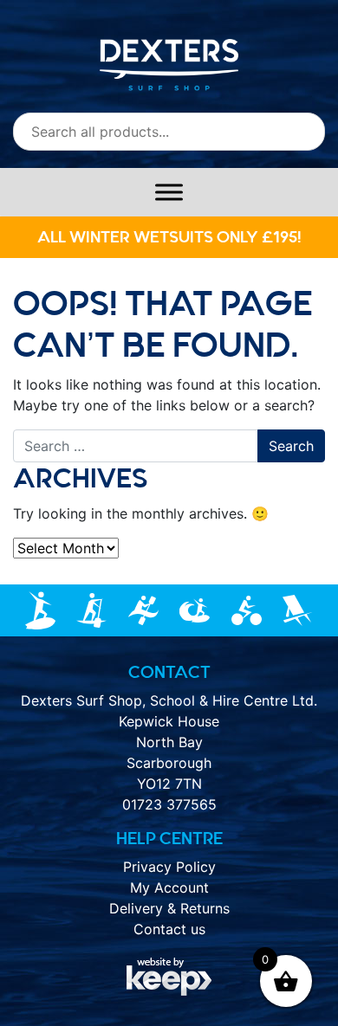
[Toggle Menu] (169, 192)
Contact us (169, 929)
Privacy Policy (169, 866)
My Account (169, 887)
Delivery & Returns (169, 908)
